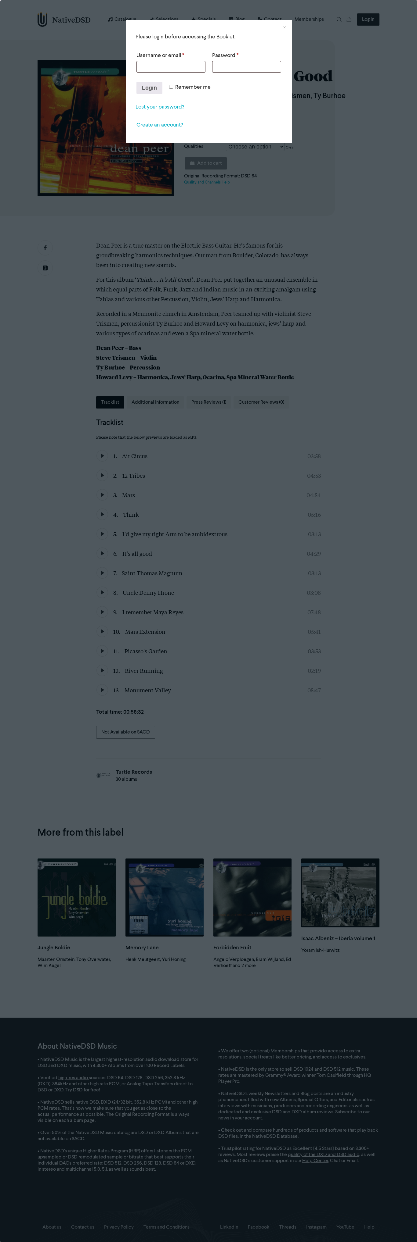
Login (149, 88)
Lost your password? (160, 107)
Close (284, 27)
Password (225, 55)
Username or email (160, 55)
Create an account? (159, 125)
